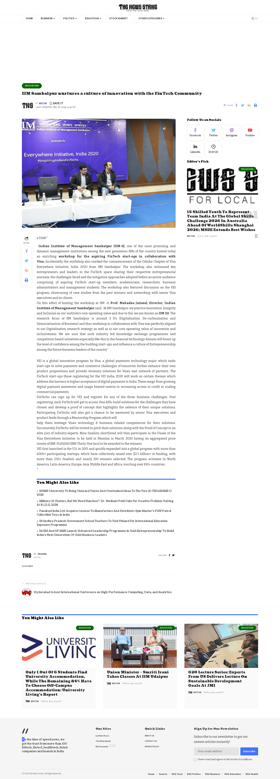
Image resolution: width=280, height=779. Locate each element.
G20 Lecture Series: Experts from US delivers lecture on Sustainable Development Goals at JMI (217, 679)
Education (32, 85)
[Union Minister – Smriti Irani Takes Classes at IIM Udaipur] (140, 646)
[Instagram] (231, 132)
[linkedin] (195, 149)
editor (43, 103)
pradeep (42, 554)
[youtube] (250, 132)
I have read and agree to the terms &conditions (225, 759)
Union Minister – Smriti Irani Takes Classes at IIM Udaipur (138, 674)
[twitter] (173, 555)
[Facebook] (169, 555)
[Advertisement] (140, 50)
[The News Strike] (138, 8)
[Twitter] (213, 132)
